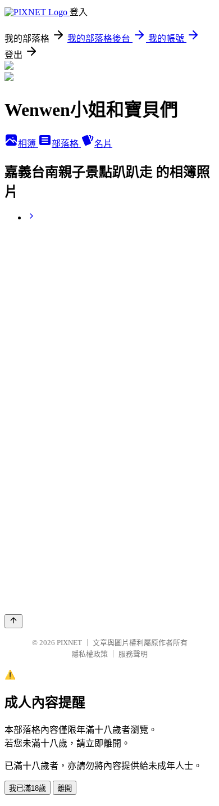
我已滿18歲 (27, 788)
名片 (103, 143)
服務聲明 (133, 654)
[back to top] (13, 621)
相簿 (28, 143)
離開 (64, 788)
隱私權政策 (89, 654)
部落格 (66, 143)
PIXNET (69, 642)
